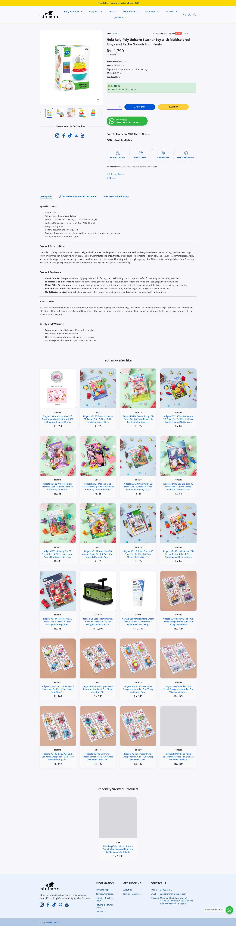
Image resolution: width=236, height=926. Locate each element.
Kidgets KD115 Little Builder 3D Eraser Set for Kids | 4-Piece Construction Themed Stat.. (178, 554)
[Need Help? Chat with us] (229, 910)
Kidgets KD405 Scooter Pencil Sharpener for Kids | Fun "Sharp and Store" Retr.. (138, 689)
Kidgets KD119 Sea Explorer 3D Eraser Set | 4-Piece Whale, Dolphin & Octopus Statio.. (178, 486)
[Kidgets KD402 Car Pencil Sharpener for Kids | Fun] (98, 726)
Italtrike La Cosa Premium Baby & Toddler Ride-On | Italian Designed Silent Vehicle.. (98, 621)
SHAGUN (57, 412)
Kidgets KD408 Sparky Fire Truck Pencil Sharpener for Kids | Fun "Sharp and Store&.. (178, 621)
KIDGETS (97, 412)
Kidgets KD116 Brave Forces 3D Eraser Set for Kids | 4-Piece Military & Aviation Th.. (138, 554)
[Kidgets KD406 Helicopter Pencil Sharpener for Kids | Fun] (98, 658)
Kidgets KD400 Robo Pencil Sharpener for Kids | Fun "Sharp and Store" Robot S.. (178, 756)
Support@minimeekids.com (173, 893)
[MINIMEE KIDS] (49, 14)
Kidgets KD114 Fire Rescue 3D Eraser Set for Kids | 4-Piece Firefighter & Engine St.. (57, 621)
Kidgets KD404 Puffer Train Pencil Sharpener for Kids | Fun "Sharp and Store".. (178, 689)
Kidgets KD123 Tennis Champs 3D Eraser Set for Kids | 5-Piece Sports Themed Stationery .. (178, 419)
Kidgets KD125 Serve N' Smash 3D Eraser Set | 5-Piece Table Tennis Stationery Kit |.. (98, 419)
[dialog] (184, 14)
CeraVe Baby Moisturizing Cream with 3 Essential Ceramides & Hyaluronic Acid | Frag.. (138, 621)
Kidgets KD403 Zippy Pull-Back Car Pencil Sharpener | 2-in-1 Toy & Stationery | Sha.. (58, 756)
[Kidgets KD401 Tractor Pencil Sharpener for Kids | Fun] (138, 726)
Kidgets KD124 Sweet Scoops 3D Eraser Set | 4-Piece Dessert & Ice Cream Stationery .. (138, 419)
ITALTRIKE (98, 615)
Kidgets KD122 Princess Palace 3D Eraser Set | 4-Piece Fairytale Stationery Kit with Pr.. (57, 486)
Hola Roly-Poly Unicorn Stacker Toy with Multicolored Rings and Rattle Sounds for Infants (118, 849)
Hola (115, 33)
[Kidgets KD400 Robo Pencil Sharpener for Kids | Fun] (178, 726)
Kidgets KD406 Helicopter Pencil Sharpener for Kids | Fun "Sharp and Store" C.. (97, 689)
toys (146, 69)
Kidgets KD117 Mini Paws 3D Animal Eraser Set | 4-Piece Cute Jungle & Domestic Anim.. (98, 554)
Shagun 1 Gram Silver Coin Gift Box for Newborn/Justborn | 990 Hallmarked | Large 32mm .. (57, 419)
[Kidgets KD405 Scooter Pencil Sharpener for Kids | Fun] (138, 658)
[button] (101, 113)
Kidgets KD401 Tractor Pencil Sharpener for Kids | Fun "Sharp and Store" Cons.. (138, 756)
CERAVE (138, 615)
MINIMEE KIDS (52, 922)
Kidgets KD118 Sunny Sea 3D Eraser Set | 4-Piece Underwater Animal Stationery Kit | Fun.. (57, 554)
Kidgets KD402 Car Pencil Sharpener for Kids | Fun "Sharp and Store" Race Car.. (98, 756)
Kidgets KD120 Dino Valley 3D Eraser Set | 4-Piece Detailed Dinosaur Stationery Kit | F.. (138, 486)
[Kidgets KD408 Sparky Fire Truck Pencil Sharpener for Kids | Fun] (178, 591)
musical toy (137, 69)
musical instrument (121, 69)
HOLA (118, 842)
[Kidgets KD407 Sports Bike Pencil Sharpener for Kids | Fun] (58, 658)
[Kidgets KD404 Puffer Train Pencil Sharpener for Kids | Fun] (178, 658)
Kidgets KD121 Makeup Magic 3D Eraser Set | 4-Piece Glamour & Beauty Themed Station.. (98, 486)
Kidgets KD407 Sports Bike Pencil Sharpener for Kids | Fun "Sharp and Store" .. (58, 689)
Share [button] (112, 178)
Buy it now (173, 107)
